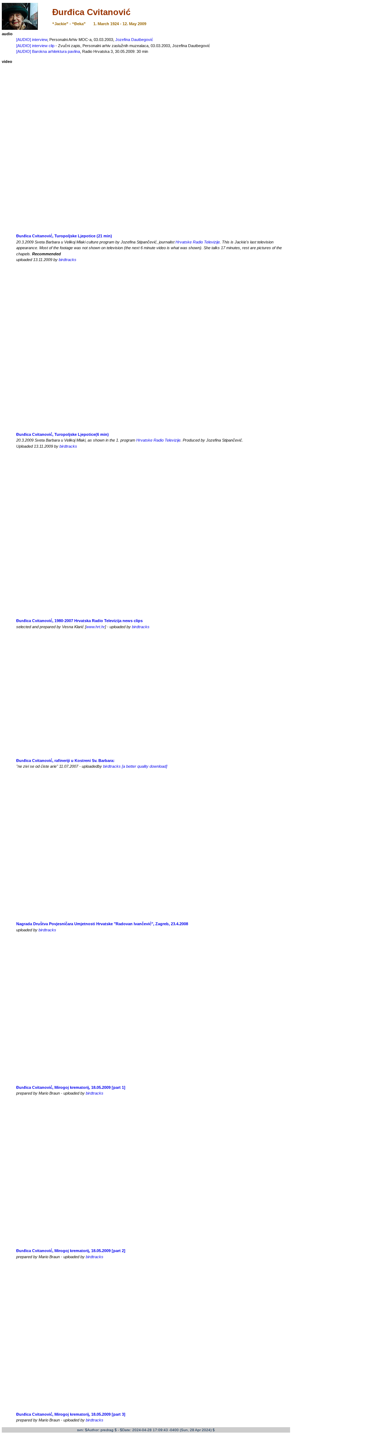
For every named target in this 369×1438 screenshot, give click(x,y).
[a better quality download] (144, 766)
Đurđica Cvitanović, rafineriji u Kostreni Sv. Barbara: (65, 760)
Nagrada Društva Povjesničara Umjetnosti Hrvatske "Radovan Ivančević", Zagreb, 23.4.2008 (102, 924)
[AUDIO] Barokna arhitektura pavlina (48, 51)
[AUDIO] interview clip (35, 46)
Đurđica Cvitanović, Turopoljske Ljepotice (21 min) (64, 236)
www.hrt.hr (95, 627)
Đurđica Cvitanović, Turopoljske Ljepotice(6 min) (62, 434)
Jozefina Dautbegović (134, 39)
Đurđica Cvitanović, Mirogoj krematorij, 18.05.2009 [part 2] (70, 1250)
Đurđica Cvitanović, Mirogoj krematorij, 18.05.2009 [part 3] (70, 1414)
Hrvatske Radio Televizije (197, 242)
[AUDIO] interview (31, 39)
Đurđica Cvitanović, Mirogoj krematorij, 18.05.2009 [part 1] (70, 1087)
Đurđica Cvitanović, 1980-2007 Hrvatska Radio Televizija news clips (79, 620)
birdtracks (67, 259)
